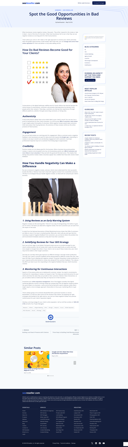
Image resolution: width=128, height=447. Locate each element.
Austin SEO (59, 432)
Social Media (43, 423)
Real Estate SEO (94, 410)
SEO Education (26, 310)
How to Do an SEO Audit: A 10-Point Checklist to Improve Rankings (93, 119)
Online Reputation (69, 307)
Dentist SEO (77, 419)
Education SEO (77, 421)
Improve (56, 307)
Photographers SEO (95, 415)
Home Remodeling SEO (95, 421)
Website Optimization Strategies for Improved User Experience (93, 150)
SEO (86, 51)
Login (23, 434)
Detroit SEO (59, 428)
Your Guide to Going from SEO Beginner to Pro (34, 369)
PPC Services (43, 425)
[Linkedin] (96, 443)
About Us (24, 415)
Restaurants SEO (78, 430)
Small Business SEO (79, 410)
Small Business (88, 65)
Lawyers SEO (77, 413)
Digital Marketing (39, 307)
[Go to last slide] (26, 363)
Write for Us (25, 432)
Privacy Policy (56, 443)
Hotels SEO (76, 432)
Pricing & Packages (99, 3)
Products (24, 417)
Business (25, 307)
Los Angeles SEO (60, 421)
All (85, 49)
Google (51, 307)
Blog (23, 423)
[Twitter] (92, 443)
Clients (31, 307)
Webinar (24, 419)
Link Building (59, 415)
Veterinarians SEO (94, 425)
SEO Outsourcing (60, 410)
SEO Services (43, 413)
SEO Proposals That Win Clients (92, 95)
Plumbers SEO (93, 423)
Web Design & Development (91, 60)
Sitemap (73, 443)
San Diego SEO (59, 430)
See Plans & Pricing (90, 80)
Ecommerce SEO (78, 417)
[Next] (75, 363)
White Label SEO (44, 417)
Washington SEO (60, 425)
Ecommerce (87, 62)
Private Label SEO (60, 413)
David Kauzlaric (61, 22)
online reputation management (41, 281)
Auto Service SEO (78, 423)
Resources (25, 421)
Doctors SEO (93, 432)
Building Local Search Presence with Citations (35, 331)
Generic (58, 10)
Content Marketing (89, 54)
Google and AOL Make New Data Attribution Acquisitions (62, 352)
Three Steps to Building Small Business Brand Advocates (65, 332)
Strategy (39, 310)
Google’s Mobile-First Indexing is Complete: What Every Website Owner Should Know (93, 139)
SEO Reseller (68, 10)
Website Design (44, 421)
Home (23, 410)
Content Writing (44, 432)
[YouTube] (104, 443)
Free (46, 307)
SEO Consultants (60, 419)
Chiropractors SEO (78, 425)
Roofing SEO (93, 428)
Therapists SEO (93, 430)
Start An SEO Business (90, 99)
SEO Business (25, 430)
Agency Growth (88, 56)
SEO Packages (43, 415)
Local (61, 307)
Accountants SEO (78, 415)
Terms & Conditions (65, 443)
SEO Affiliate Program (61, 417)
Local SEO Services (44, 419)
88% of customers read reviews (69, 121)
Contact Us (25, 428)
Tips (44, 310)
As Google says (64, 137)
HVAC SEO (92, 417)
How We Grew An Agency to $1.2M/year (94, 93)
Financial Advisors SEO (95, 419)
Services (24, 413)
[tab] (52, 375)
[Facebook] (100, 443)
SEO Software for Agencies (47, 410)
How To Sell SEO (88, 97)
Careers (24, 425)
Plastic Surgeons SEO (95, 413)
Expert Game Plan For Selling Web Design (94, 101)
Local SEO (87, 58)
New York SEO (59, 423)
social (33, 310)
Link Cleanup (43, 428)
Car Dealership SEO (79, 428)
